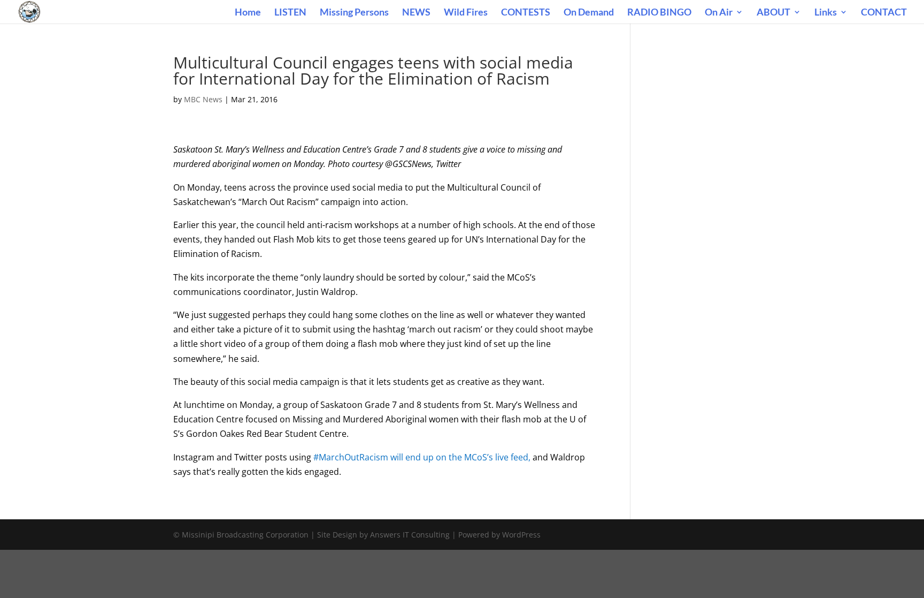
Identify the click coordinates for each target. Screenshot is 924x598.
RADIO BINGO (659, 13)
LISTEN (290, 13)
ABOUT (773, 13)
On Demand (589, 13)
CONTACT (884, 13)
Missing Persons (354, 13)
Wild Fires (466, 13)
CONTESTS (525, 13)
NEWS (416, 13)
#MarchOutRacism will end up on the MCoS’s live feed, (421, 457)
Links (825, 13)
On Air (719, 13)
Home (248, 13)
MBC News (203, 99)
